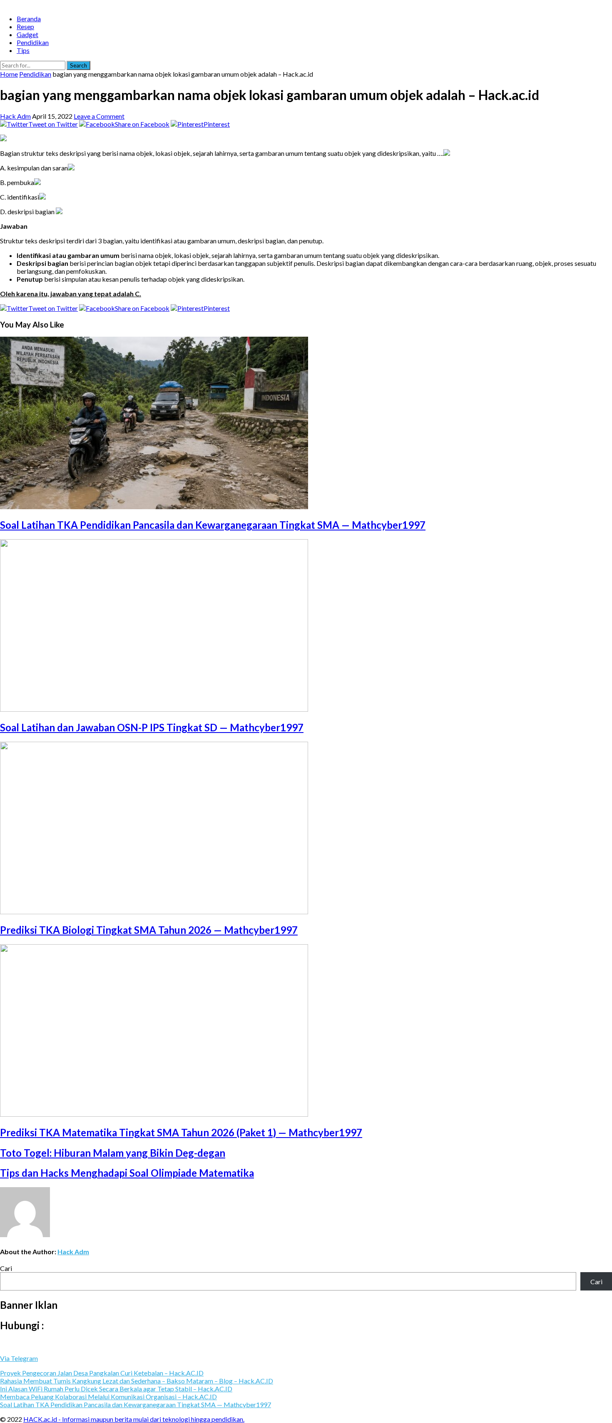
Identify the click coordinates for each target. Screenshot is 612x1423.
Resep (25, 26)
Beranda (29, 19)
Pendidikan (33, 42)
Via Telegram (19, 1358)
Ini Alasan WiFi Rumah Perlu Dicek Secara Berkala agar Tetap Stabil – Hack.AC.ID (116, 1389)
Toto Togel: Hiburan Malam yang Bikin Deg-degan (112, 1153)
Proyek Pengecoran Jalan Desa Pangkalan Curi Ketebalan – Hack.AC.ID (102, 1373)
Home (9, 74)
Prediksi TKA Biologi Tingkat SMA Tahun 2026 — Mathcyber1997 (149, 930)
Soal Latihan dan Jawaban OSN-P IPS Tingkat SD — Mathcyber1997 (152, 727)
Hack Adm (15, 116)
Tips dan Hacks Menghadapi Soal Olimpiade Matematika (127, 1173)
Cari (6, 1268)
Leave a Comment (99, 116)
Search (78, 65)
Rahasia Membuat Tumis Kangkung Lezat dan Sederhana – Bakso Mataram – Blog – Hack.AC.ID (136, 1381)
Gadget (27, 34)
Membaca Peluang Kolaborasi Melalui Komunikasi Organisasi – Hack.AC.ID (108, 1396)
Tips (23, 50)
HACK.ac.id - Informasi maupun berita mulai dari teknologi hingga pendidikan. (133, 1419)
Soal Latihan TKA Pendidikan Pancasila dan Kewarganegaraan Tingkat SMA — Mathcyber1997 (212, 525)
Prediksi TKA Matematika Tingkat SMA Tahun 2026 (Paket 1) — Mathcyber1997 (181, 1132)
